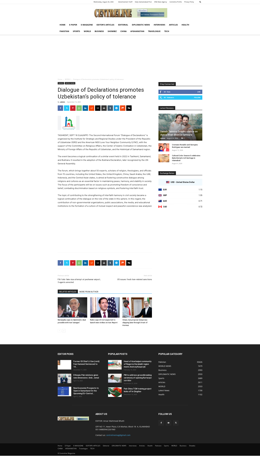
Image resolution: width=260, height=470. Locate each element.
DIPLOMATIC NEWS (141, 24)
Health (185, 24)
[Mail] (168, 423)
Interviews (159, 24)
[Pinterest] (73, 108)
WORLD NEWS (70, 83)
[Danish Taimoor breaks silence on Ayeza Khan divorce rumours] (180, 127)
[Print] (104, 108)
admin (62, 102)
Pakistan (64, 31)
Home (62, 24)
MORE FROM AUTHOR (88, 292)
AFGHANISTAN (137, 31)
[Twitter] (66, 108)
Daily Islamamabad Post (143, 2)
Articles (173, 24)
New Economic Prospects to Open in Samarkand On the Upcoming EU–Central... (86, 391)
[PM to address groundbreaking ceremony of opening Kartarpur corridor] (115, 378)
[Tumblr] (110, 108)
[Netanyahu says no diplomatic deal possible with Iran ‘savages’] (72, 307)
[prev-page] (59, 330)
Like (198, 92)
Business (99, 31)
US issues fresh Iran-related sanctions (134, 279)
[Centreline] (130, 13)
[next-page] (63, 330)
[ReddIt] (91, 108)
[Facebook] (60, 108)
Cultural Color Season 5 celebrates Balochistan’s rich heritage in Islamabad (186, 158)
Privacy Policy (189, 2)
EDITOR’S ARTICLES (105, 24)
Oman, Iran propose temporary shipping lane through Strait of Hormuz (134, 322)
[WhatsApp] (79, 108)
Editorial (123, 24)
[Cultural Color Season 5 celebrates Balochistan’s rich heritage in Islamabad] (163, 158)
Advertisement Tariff (125, 2)
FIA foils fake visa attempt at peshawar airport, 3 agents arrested (79, 280)
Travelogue (154, 31)
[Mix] (122, 108)
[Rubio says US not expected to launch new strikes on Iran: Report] (105, 307)
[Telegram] (116, 108)
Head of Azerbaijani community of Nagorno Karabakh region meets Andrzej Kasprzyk (137, 364)
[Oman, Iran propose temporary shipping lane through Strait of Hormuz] (137, 307)
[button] (200, 2)
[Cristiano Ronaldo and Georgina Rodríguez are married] (163, 147)
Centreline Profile (176, 2)
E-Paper (73, 24)
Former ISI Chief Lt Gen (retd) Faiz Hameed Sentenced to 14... (86, 364)
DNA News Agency (160, 2)
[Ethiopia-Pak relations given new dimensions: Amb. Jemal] (64, 378)
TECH (166, 31)
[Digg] (129, 108)
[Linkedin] (85, 108)
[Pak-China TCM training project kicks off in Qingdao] (115, 392)
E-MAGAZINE (87, 24)
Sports (76, 31)
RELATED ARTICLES (67, 292)
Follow (197, 97)
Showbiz (112, 31)
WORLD (87, 31)
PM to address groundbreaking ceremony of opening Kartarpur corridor (138, 378)
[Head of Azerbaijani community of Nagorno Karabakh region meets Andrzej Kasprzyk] (115, 364)
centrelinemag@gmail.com (118, 435)
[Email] (97, 108)
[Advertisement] (130, 58)
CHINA (123, 31)
